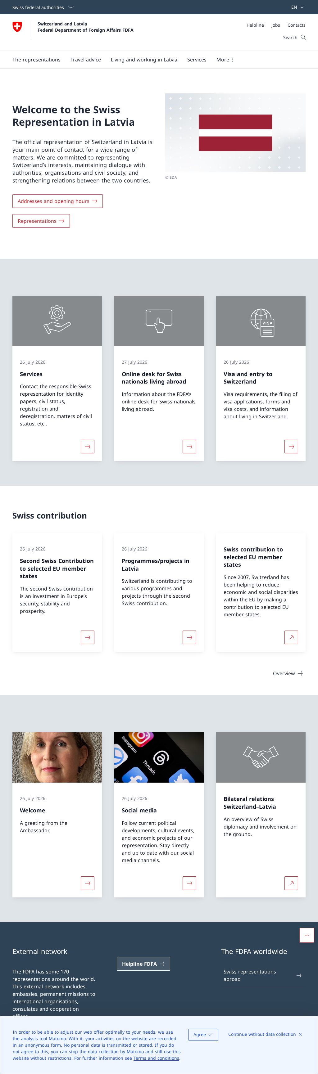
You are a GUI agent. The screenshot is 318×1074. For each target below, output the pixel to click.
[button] (36, 59)
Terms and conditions (156, 1058)
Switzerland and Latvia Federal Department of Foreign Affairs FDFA (86, 27)
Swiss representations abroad (250, 975)
